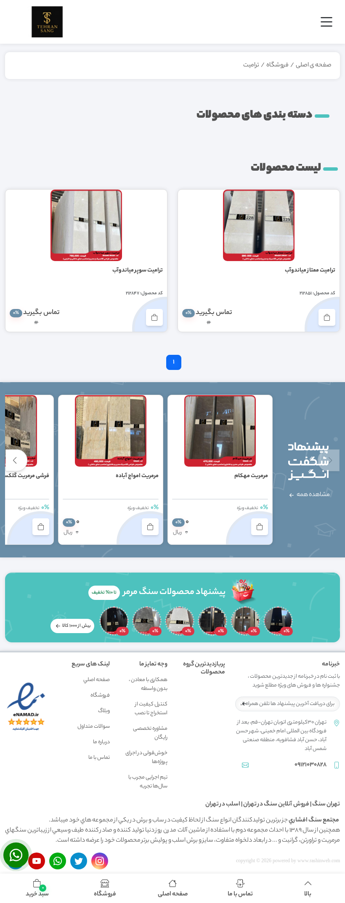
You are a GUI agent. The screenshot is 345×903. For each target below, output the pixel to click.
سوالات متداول (93, 726)
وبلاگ (104, 711)
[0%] (278, 621)
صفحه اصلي (96, 680)
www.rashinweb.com (318, 860)
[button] (37, 888)
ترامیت (251, 66)
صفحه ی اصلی (314, 66)
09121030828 (310, 765)
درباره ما (101, 742)
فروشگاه (277, 66)
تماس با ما (99, 757)
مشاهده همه (313, 495)
